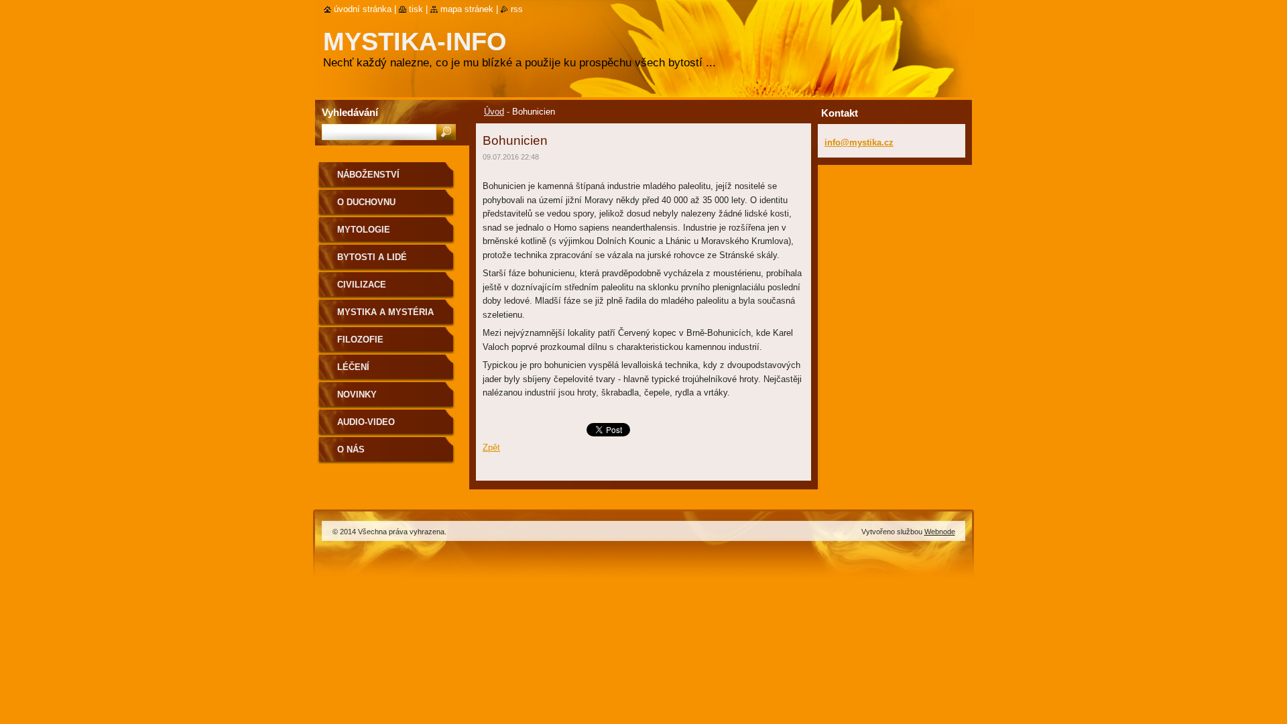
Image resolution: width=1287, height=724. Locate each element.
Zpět (491, 447)
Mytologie (363, 230)
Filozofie (360, 340)
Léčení (353, 367)
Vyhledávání (350, 112)
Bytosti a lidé (372, 257)
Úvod (494, 112)
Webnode (939, 532)
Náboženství (368, 175)
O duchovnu (366, 202)
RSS (517, 9)
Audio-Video (366, 422)
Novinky (357, 394)
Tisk (416, 9)
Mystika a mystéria (385, 312)
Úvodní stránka (362, 9)
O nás (351, 449)
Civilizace (361, 285)
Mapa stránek (466, 9)
